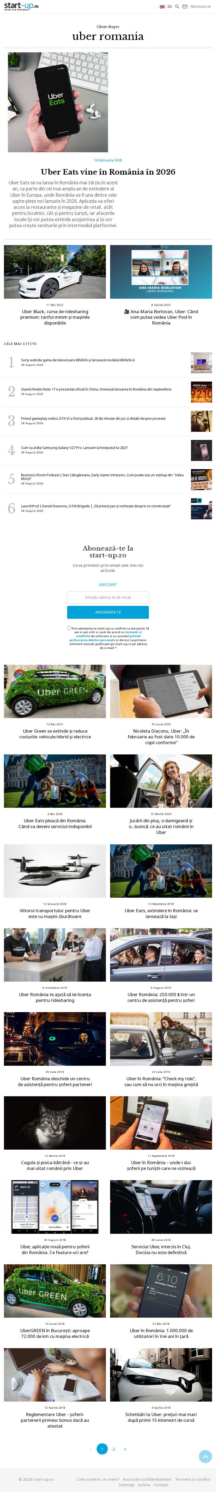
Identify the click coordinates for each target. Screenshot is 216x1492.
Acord (147, 1479)
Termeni (192, 1479)
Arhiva (144, 1484)
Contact (161, 1484)
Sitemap (126, 1484)
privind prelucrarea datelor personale (105, 638)
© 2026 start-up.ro (36, 1479)
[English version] (163, 6)
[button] (170, 6)
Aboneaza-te (108, 612)
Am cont (108, 584)
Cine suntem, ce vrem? (98, 1479)
